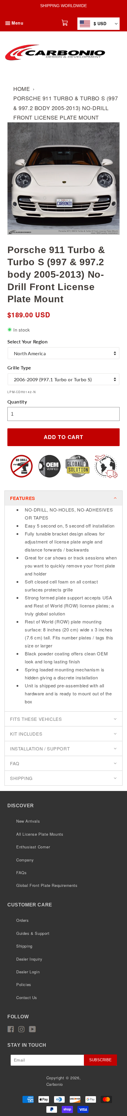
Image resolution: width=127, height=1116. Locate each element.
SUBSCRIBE (100, 1060)
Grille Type (19, 367)
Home (21, 88)
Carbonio (54, 1084)
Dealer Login (28, 972)
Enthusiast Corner (33, 847)
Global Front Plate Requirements (47, 885)
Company (25, 860)
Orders (22, 920)
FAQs (21, 872)
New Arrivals (28, 821)
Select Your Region (27, 341)
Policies (23, 984)
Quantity (17, 401)
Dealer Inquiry (29, 959)
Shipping (24, 946)
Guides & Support (33, 933)
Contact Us (26, 997)
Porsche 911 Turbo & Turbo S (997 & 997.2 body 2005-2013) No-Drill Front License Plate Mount (65, 107)
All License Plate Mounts (39, 834)
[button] (7, 18)
